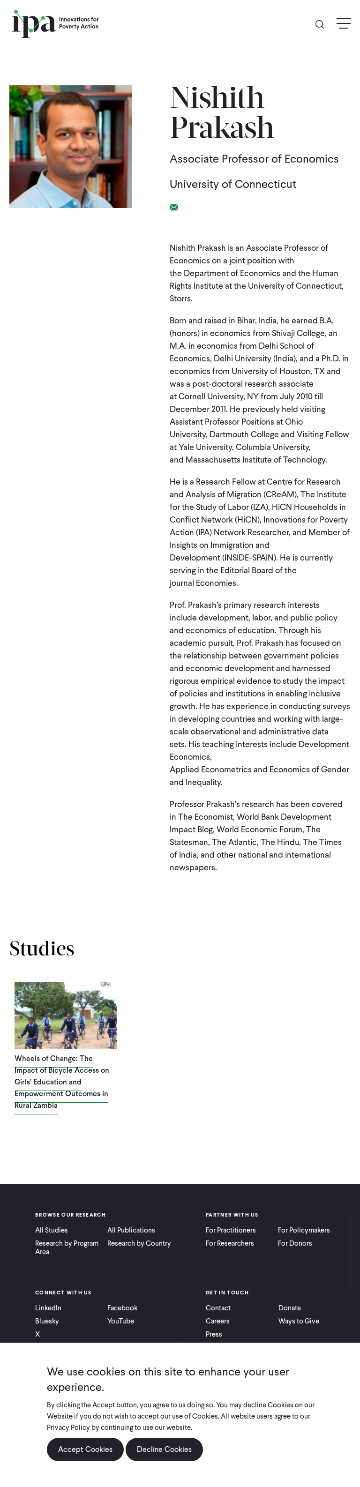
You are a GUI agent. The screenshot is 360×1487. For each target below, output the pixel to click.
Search (323, 24)
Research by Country (139, 1243)
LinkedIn (48, 1308)
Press (214, 1334)
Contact (218, 1308)
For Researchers (230, 1243)
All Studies (51, 1230)
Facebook (122, 1308)
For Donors (295, 1243)
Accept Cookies (85, 1449)
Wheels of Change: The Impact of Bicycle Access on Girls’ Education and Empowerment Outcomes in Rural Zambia (62, 1082)
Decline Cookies (164, 1449)
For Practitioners (231, 1230)
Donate (289, 1308)
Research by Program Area (66, 1247)
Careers (218, 1321)
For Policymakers (304, 1230)
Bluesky (47, 1321)
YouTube (120, 1321)
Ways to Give (298, 1321)
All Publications (131, 1230)
